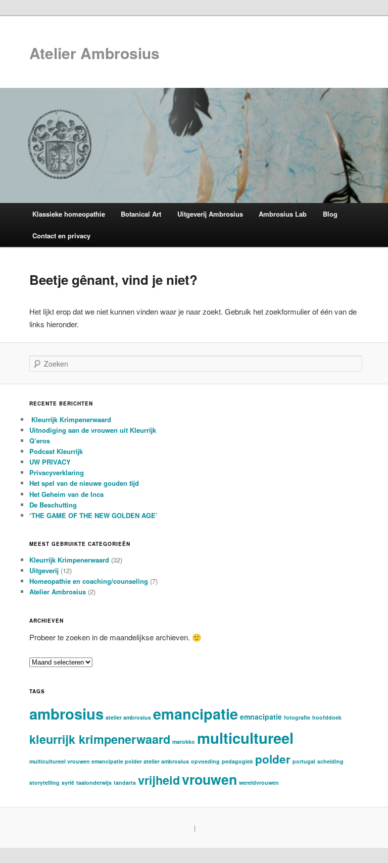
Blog (330, 214)
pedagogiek (237, 761)
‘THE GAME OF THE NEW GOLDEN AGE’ (93, 515)
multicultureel (245, 737)
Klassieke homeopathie (68, 214)
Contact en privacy (61, 235)
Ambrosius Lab (283, 214)
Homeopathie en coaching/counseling (88, 581)
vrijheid (159, 780)
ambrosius (66, 713)
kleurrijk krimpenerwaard (99, 739)
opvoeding (205, 761)
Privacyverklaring (56, 472)
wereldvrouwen (259, 782)
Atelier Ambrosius (94, 53)
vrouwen (209, 779)
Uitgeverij (44, 570)
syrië (68, 782)
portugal (304, 761)
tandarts (125, 782)
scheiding (330, 761)
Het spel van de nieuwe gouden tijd (84, 483)
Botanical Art (141, 214)
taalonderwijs (94, 782)
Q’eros (39, 440)
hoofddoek (327, 717)
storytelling (44, 782)
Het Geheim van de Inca (66, 494)
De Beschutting (53, 505)
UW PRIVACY (50, 462)
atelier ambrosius (128, 717)
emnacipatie (261, 717)
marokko (183, 741)
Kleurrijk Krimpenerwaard (70, 419)
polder (272, 759)
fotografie (297, 717)
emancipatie (195, 713)
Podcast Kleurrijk (56, 451)
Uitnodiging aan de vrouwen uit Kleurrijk (92, 430)
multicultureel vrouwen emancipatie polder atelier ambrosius (109, 761)
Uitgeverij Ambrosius (210, 214)
